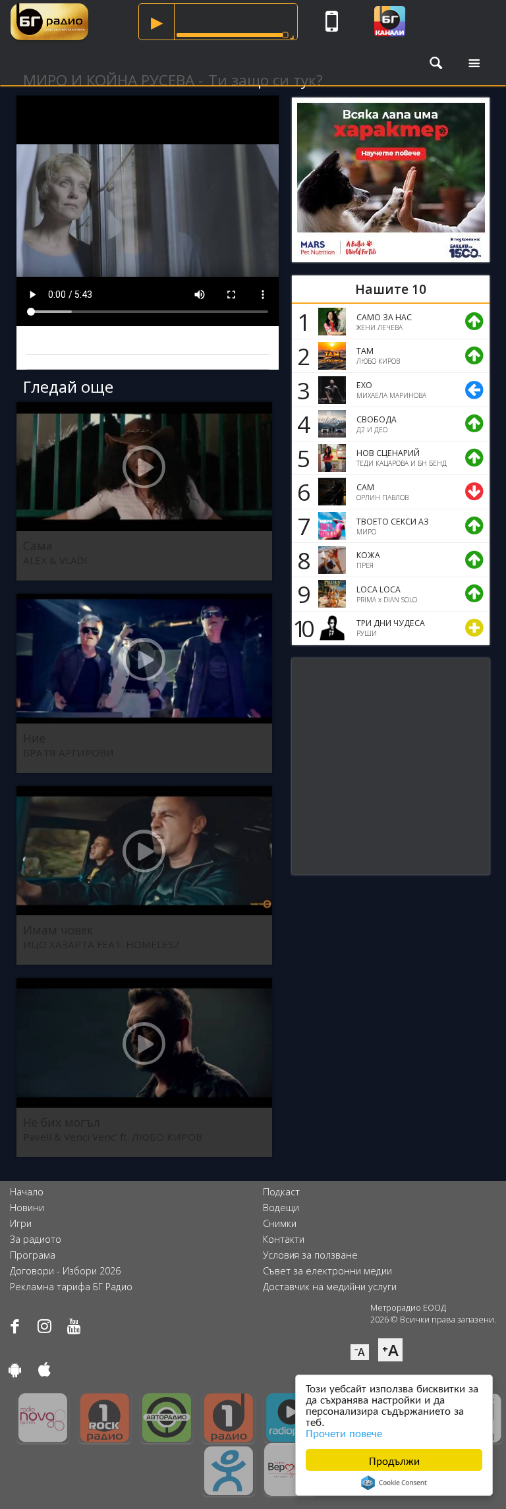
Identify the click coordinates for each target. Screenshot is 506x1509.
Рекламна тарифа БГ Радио (71, 1286)
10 (301, 628)
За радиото (35, 1239)
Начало (26, 1191)
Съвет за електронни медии (327, 1271)
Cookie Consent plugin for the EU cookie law (394, 1482)
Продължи (394, 1460)
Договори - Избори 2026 (65, 1271)
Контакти (283, 1239)
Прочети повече (344, 1432)
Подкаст (281, 1191)
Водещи (281, 1207)
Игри (21, 1223)
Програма (32, 1255)
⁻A (359, 1352)
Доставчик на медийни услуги (330, 1286)
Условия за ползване (310, 1255)
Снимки (279, 1223)
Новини (27, 1207)
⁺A (390, 1350)
